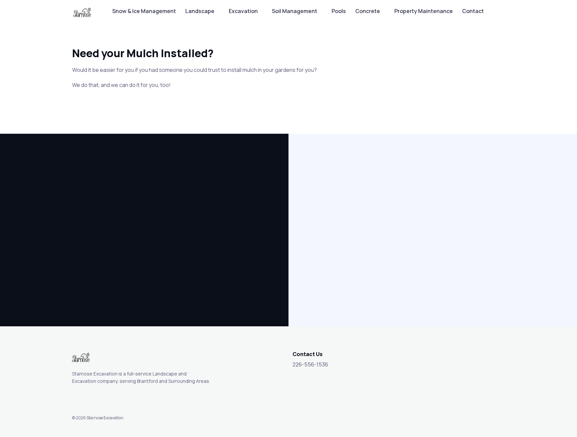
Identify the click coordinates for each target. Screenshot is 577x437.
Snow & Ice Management (144, 11)
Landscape (199, 11)
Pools (339, 11)
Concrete (367, 11)
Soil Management (294, 11)
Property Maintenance (423, 11)
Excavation (243, 11)
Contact (473, 11)
